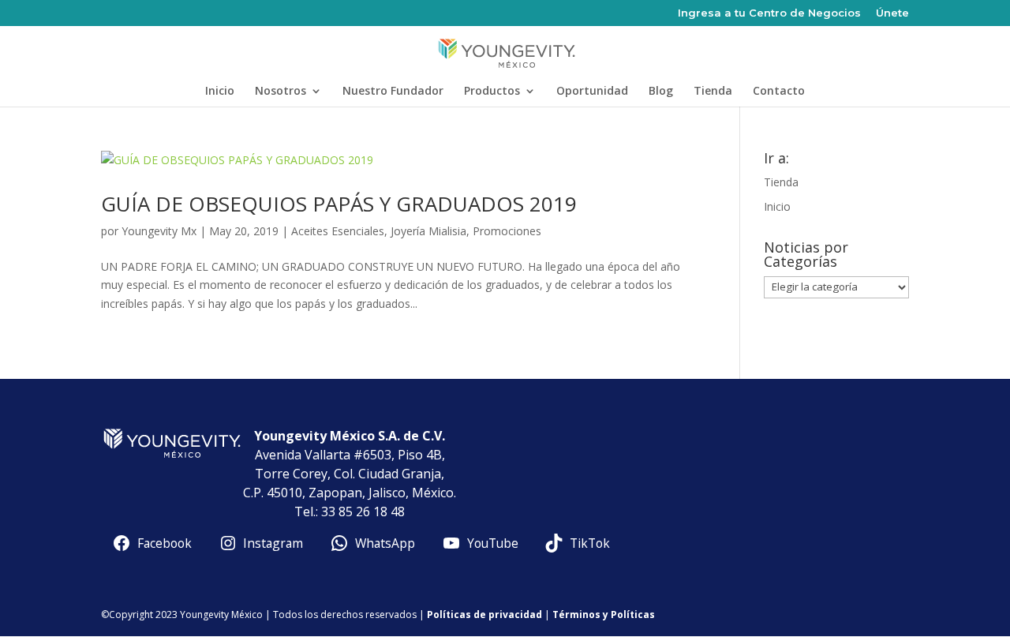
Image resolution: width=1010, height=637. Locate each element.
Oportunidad (592, 91)
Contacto (779, 91)
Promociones (507, 230)
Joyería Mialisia (428, 230)
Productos (492, 91)
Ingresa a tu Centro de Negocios (769, 13)
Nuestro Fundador (392, 91)
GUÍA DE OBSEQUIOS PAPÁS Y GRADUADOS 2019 (339, 203)
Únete (892, 13)
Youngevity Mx (159, 230)
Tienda (713, 91)
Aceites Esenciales (337, 230)
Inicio (219, 91)
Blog (661, 91)
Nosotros (280, 91)
